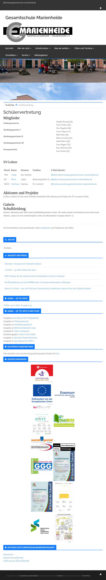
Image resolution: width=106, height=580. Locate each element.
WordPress (86, 576)
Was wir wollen (61, 48)
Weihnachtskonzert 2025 (25, 328)
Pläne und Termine (84, 48)
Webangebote (41, 55)
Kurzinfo (9, 48)
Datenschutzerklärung (13, 558)
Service (25, 55)
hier (57, 354)
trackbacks (45, 228)
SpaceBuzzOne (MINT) (24, 341)
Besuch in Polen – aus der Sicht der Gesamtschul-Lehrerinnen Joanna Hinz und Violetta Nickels (48, 288)
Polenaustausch (21, 321)
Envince (60, 576)
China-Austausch (21, 331)
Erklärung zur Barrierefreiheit (16, 561)
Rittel (13, 179)
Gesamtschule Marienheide (28, 576)
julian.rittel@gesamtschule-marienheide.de (73, 179)
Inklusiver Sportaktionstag (25, 338)
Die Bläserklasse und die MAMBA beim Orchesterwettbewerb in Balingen (37, 282)
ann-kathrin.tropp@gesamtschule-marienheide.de (76, 175)
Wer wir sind (24, 48)
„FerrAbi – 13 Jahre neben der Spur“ (20, 270)
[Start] (16, 105)
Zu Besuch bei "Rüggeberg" (26, 318)
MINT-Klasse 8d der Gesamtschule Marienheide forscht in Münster (35, 276)
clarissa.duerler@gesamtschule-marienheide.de (75, 184)
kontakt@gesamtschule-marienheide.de (20, 3)
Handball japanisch (23, 325)
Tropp (14, 175)
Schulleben (10, 55)
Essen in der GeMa (27, 334)
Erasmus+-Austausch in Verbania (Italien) (23, 264)
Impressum (8, 554)
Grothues (15, 184)
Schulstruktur (42, 48)
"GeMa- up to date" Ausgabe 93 (17, 305)
